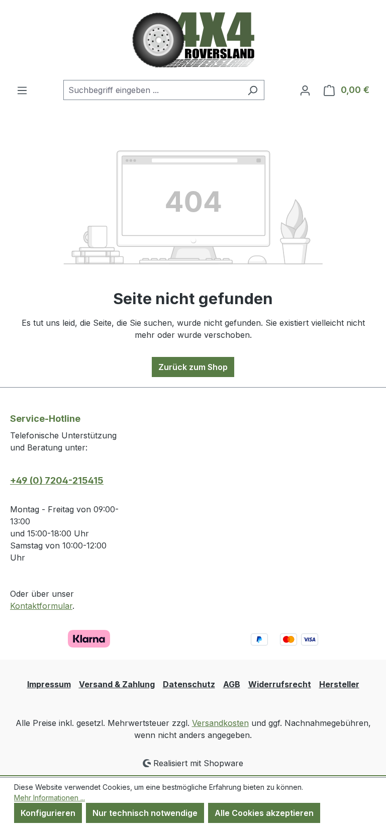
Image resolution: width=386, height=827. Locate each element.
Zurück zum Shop (193, 367)
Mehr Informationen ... (49, 797)
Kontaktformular (41, 606)
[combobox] (152, 90)
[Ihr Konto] (305, 90)
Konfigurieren (48, 813)
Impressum (49, 684)
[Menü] (22, 90)
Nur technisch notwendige (145, 813)
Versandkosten (220, 723)
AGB (231, 684)
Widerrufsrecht (279, 684)
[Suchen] (252, 90)
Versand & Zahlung (117, 684)
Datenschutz (189, 684)
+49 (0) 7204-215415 (57, 480)
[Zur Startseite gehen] (193, 40)
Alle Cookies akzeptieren (264, 813)
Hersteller (339, 684)
